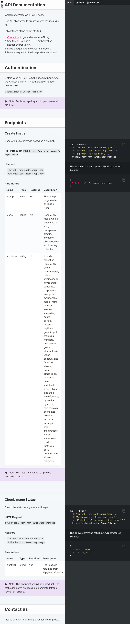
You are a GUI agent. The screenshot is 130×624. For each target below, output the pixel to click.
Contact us (13, 37)
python (80, 2)
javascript (93, 2)
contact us (18, 619)
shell (69, 2)
